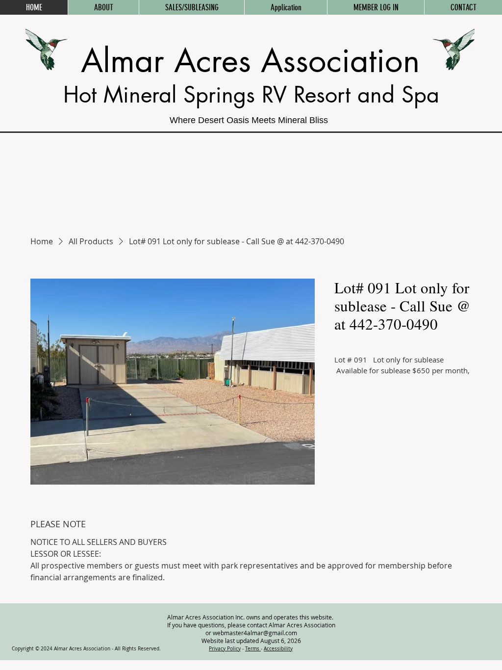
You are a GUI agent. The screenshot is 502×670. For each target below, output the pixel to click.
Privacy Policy (225, 648)
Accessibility (278, 648)
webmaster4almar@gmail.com (255, 633)
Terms (253, 648)
